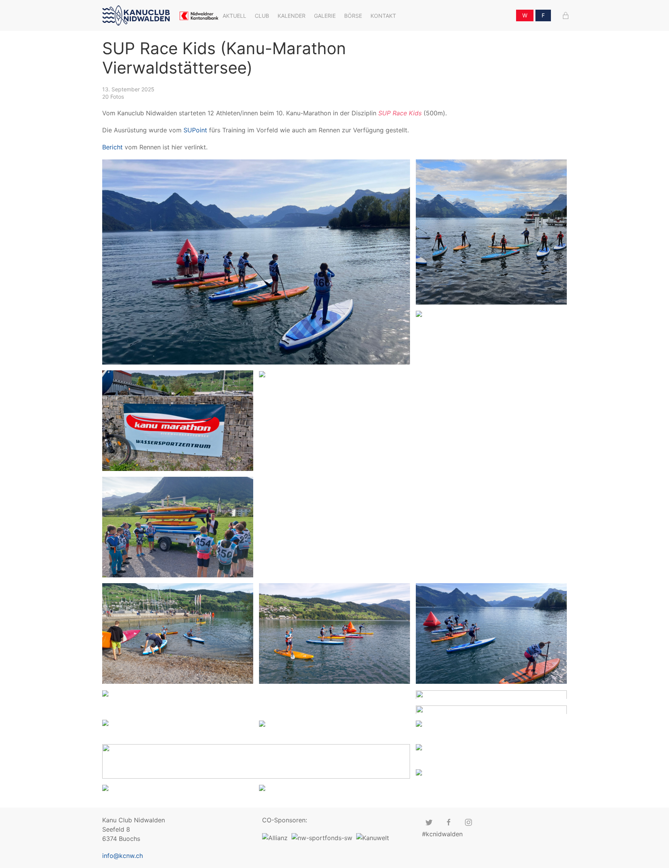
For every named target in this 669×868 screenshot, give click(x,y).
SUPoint (195, 130)
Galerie (325, 15)
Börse (353, 15)
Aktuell (234, 15)
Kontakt (383, 15)
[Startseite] (138, 15)
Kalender (291, 15)
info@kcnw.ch (122, 855)
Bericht (112, 147)
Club (262, 15)
